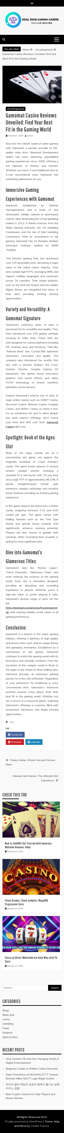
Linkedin (35, 742)
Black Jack (8, 1014)
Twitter (35, 734)
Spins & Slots (10, 1037)
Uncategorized (15, 108)
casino (6, 1019)
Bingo (5, 1010)
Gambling (7, 1023)
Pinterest (15, 742)
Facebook (16, 734)
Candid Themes (40, 1125)
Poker (5, 1028)
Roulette (7, 1032)
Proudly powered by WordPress (24, 1121)
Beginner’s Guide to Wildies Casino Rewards (32, 1068)
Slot (12, 722)
